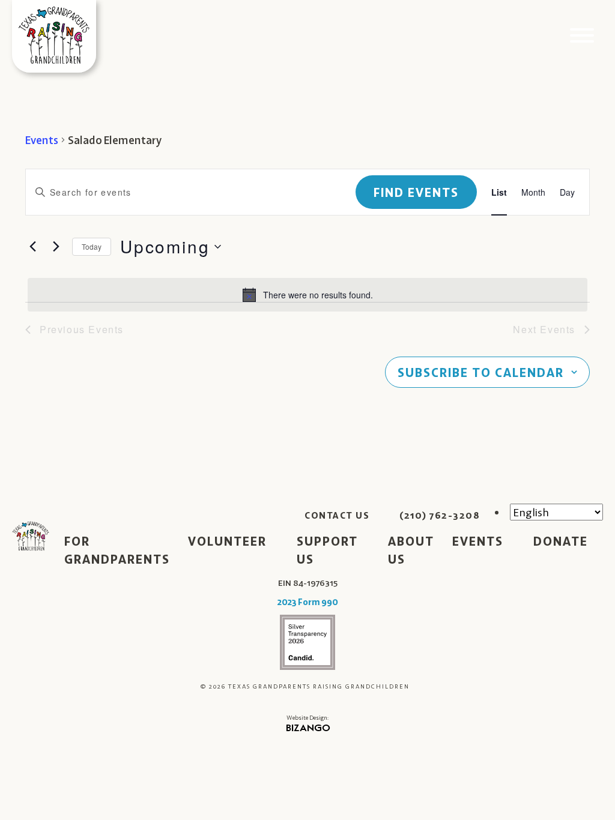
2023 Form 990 (307, 602)
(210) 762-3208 (439, 515)
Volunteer (227, 541)
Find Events (416, 192)
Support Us (327, 550)
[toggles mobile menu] (582, 36)
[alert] (307, 295)
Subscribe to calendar (481, 372)
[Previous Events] (32, 247)
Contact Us (336, 515)
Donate (560, 541)
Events (41, 140)
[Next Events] (56, 247)
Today (91, 246)
